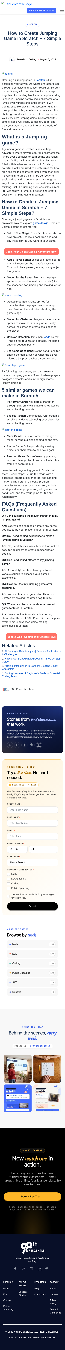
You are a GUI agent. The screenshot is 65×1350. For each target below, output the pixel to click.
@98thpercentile (40, 1046)
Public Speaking (20, 888)
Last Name (14, 817)
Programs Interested (20, 870)
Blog (36, 1288)
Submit (32, 906)
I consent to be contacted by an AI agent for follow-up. (33, 896)
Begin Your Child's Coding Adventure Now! (31, 251)
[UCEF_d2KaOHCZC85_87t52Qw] (40, 1268)
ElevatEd (21, 59)
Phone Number (16, 843)
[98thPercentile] (16, 4)
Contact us (40, 1294)
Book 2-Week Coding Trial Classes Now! (31, 636)
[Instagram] (24, 745)
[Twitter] (17, 745)
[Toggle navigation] (62, 10)
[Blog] (6, 689)
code (47, 337)
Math (14, 873)
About (53, 1288)
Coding (32, 59)
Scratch (40, 80)
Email (11, 830)
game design (40, 223)
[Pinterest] (32, 745)
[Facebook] (10, 745)
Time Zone (14, 856)
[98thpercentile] (31, 1268)
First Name (14, 804)
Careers (54, 1294)
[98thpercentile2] (15, 1268)
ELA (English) (18, 878)
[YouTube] (39, 745)
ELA (5, 1294)
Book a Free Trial (32, 1196)
